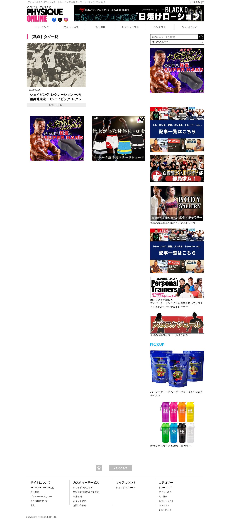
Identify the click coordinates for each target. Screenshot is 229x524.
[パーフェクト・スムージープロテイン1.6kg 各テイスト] (177, 368)
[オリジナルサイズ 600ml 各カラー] (177, 422)
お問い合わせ (79, 505)
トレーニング (41, 27)
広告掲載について (39, 501)
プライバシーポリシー (41, 496)
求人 (32, 505)
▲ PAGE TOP (120, 468)
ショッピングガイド (82, 487)
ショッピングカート (125, 487)
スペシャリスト (130, 27)
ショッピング (189, 27)
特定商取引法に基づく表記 (86, 492)
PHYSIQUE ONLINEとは (42, 487)
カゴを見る (194, 2)
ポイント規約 (79, 501)
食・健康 (101, 27)
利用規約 (77, 496)
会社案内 (34, 492)
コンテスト (159, 27)
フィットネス (71, 27)
